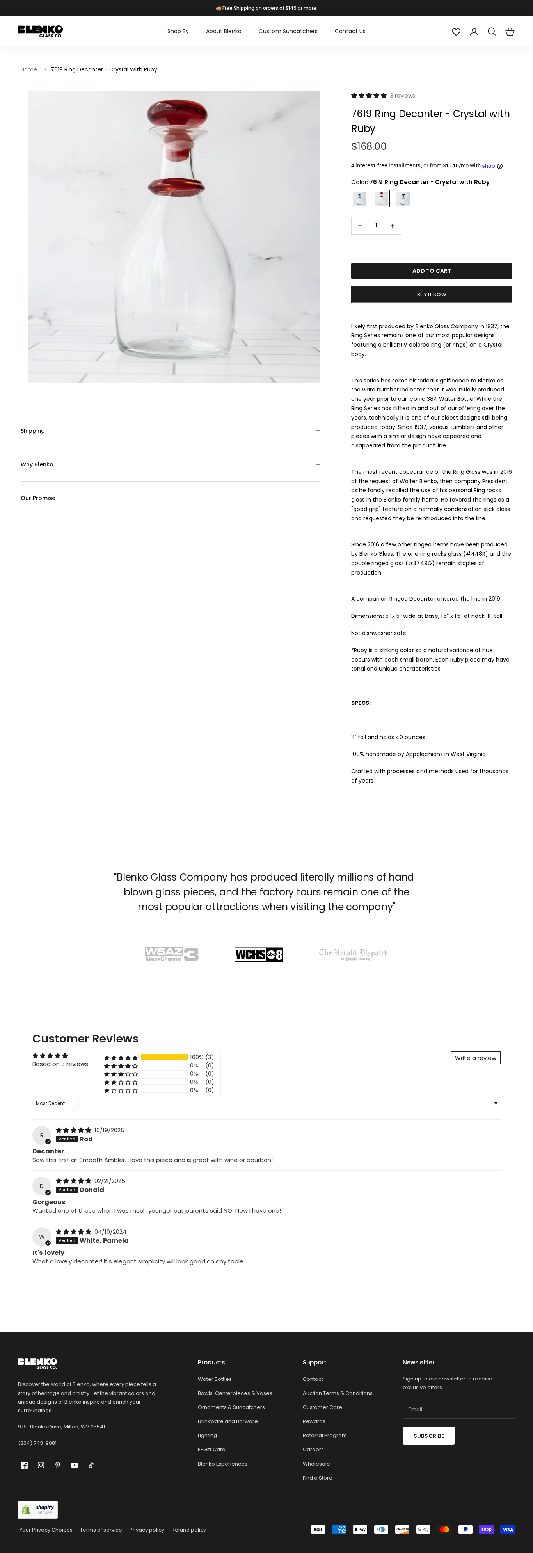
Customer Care (322, 1407)
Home (29, 69)
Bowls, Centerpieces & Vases (235, 1393)
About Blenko (224, 31)
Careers (313, 1449)
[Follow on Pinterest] (58, 1465)
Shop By (178, 31)
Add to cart (431, 271)
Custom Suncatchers (288, 31)
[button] (369, 95)
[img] (74, 1130)
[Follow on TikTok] (91, 1465)
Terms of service (101, 1529)
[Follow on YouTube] (74, 1465)
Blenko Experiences (222, 1464)
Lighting (207, 1435)
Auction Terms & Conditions (338, 1393)
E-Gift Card (212, 1449)
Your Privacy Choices (46, 1529)
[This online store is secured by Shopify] (38, 1510)
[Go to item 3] (353, 954)
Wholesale (316, 1464)
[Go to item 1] (172, 954)
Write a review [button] (475, 1058)
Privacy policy (147, 1529)
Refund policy (189, 1529)
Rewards (314, 1421)
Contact (313, 1379)
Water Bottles (215, 1379)
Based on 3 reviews (60, 1064)
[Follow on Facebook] (24, 1465)
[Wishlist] (456, 32)
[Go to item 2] (259, 954)
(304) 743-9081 (37, 1443)
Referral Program (325, 1435)
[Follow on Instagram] (41, 1465)
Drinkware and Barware (228, 1421)
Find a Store (317, 1478)
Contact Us (350, 31)
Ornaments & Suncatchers (231, 1407)
